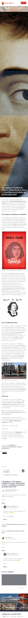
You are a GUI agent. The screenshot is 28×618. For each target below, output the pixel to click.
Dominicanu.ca (5, 448)
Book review (5, 185)
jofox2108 (7, 537)
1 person (11, 516)
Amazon (11, 420)
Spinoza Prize (18, 432)
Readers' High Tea (11, 506)
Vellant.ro (19, 446)
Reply (3, 503)
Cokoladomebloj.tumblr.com (9, 446)
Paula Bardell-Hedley (10, 490)
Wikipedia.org (12, 445)
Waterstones (17, 420)
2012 (16, 337)
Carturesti (4, 422)
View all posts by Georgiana (10, 475)
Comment (21, 587)
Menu (23, 2)
